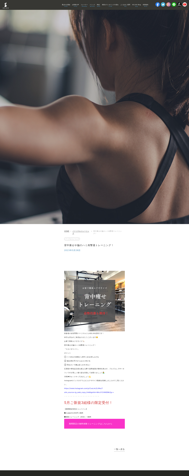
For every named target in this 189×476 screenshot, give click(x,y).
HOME (66, 231)
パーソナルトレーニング (72, 239)
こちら (105, 424)
